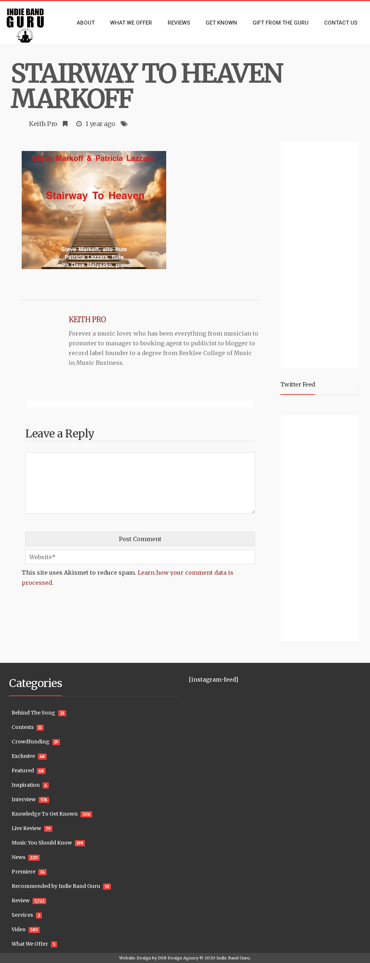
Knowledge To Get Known (45, 814)
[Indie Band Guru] (30, 22)
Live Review (26, 828)
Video (19, 929)
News (18, 857)
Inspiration (26, 785)
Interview (24, 799)
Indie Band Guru (233, 957)
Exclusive (23, 756)
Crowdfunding (31, 741)
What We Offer (30, 944)
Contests (23, 727)
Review (21, 900)
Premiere (23, 871)
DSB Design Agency (178, 957)
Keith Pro (43, 124)
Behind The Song (33, 712)
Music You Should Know (42, 842)
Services (22, 915)
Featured (23, 770)
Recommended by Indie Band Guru (56, 886)
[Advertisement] (325, 254)
